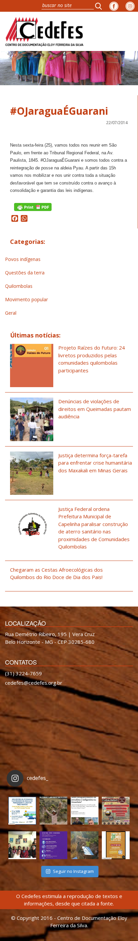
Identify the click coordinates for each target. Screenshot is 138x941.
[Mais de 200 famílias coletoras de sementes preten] (53, 811)
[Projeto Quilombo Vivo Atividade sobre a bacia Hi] (84, 845)
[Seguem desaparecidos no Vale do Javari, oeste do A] (84, 811)
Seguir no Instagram (73, 871)
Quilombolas (18, 286)
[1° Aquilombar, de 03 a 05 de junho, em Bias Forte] (116, 811)
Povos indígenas (23, 259)
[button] (100, 6)
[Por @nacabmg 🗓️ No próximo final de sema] (22, 811)
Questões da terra (25, 272)
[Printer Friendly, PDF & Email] (33, 206)
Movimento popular (26, 299)
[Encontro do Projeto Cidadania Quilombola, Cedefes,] (22, 845)
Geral (10, 313)
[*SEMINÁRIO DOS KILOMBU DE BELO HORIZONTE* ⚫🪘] (116, 845)
